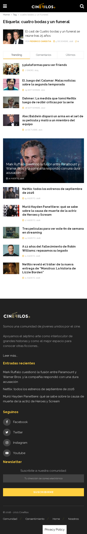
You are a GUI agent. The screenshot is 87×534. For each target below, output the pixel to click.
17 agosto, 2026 (32, 220)
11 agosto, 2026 (32, 256)
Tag (15, 14)
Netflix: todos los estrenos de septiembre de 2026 (38, 389)
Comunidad (10, 518)
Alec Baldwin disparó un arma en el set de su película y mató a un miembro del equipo (52, 120)
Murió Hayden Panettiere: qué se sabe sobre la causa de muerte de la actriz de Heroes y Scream (50, 210)
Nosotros (73, 518)
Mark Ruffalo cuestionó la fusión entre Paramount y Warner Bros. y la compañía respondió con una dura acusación (43, 168)
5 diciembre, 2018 (64, 41)
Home (6, 14)
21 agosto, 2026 (16, 178)
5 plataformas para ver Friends (44, 65)
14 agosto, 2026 (32, 238)
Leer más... (10, 355)
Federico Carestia (40, 41)
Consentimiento (34, 518)
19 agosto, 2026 (32, 198)
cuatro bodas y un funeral (34, 14)
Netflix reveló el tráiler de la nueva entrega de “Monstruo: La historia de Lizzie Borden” (49, 268)
